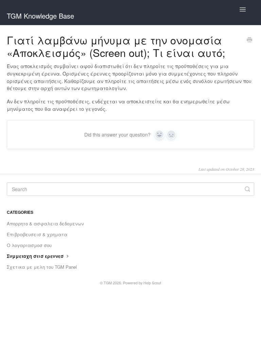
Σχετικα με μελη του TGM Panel (42, 267)
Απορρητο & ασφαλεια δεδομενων (45, 223)
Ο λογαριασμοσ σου (29, 245)
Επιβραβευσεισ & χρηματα (37, 234)
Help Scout (152, 282)
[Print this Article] (249, 40)
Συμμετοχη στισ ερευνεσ (36, 256)
